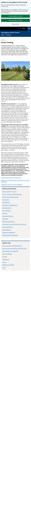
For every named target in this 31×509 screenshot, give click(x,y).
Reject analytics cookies (15, 20)
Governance (5, 259)
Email (12, 98)
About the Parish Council (9, 191)
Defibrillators (6, 202)
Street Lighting (6, 230)
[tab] (22, 28)
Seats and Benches (7, 227)
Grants (4, 262)
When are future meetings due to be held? (14, 248)
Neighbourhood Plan (8, 265)
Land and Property (7, 216)
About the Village (7, 254)
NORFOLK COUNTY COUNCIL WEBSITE (11, 184)
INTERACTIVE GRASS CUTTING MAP (11, 178)
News (3, 267)
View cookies (15, 24)
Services (8, 35)
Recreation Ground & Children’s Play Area (14, 224)
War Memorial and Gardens (10, 235)
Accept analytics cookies (15, 16)
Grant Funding (6, 211)
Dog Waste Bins (6, 208)
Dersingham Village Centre (9, 205)
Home (3, 35)
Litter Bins (5, 219)
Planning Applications (8, 221)
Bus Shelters (5, 200)
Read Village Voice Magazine (10, 251)
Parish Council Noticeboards (10, 197)
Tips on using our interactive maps (12, 194)
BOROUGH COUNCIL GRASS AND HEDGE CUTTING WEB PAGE (15, 181)
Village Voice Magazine (8, 232)
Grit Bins (4, 213)
